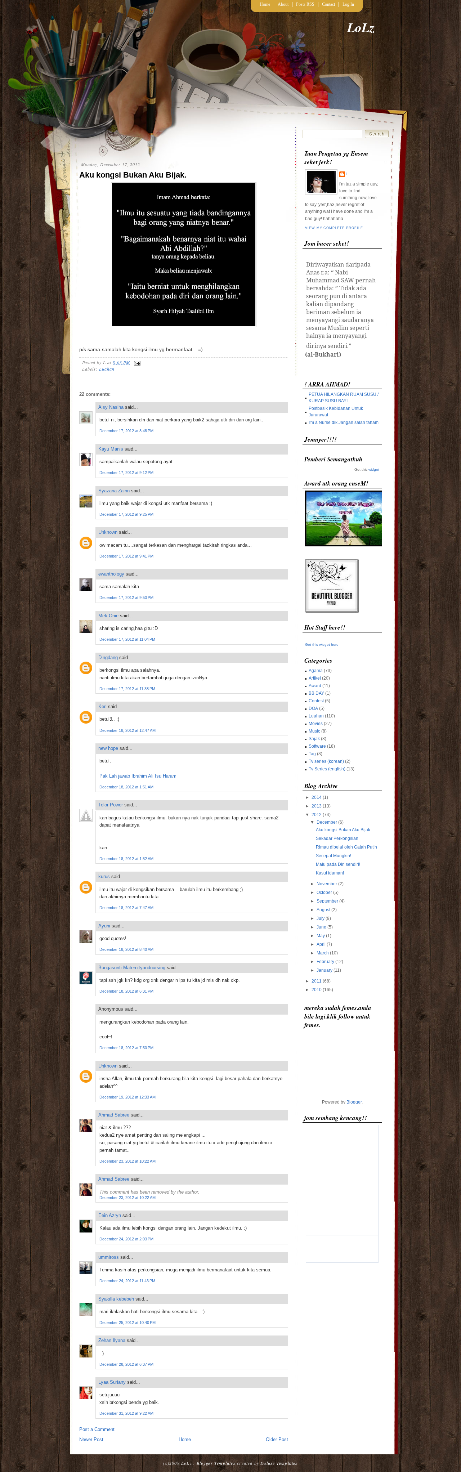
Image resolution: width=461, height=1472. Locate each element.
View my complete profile (334, 228)
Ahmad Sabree (113, 1115)
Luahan (107, 369)
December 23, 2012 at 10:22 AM (127, 1161)
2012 (317, 814)
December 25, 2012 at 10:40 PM (127, 1322)
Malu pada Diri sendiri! (338, 864)
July (321, 918)
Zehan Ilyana (111, 1340)
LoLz (361, 27)
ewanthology (111, 574)
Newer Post (91, 1439)
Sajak (314, 738)
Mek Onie (108, 615)
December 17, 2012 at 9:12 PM (126, 472)
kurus (104, 876)
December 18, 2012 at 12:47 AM (127, 730)
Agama (316, 670)
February (325, 961)
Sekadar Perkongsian (337, 838)
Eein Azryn (109, 1215)
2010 (317, 989)
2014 (317, 797)
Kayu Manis (110, 449)
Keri (102, 706)
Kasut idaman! (330, 873)
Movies (316, 723)
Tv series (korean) (326, 761)
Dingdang (108, 657)
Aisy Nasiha (111, 407)
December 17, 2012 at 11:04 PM (127, 639)
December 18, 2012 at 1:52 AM (126, 858)
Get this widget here (322, 644)
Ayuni (105, 926)
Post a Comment (97, 1429)
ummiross (108, 1257)
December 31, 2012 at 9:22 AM (126, 1413)
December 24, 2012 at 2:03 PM (126, 1239)
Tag (312, 753)
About (283, 4)
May (321, 935)
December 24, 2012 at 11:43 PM (127, 1281)
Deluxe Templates (278, 1463)
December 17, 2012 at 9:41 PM (126, 556)
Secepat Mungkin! (333, 855)
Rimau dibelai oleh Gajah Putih (346, 847)
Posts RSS (305, 4)
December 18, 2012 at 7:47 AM (126, 907)
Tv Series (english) (327, 768)
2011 (317, 981)
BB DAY (316, 693)
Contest (316, 700)
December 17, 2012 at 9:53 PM (126, 597)
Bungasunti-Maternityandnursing (131, 967)
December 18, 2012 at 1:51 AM (126, 787)
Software (317, 746)
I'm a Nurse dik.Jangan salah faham (344, 422)
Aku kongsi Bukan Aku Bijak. (133, 174)
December (327, 822)
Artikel (315, 678)
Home (265, 4)
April (321, 944)
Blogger (354, 1102)
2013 (317, 806)
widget (373, 469)
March (323, 953)
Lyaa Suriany (112, 1382)
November (327, 883)
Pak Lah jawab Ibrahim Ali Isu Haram (137, 776)
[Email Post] (136, 362)
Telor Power (110, 804)
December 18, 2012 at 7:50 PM (126, 1048)
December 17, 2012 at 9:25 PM (126, 514)
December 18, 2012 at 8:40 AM (126, 949)
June (321, 927)
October (324, 892)
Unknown (107, 532)
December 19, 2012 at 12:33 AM (127, 1097)
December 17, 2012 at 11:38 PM (127, 688)
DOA (313, 708)
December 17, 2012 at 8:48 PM (126, 431)
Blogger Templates (216, 1463)
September (327, 901)
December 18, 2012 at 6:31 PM (126, 991)
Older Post (277, 1439)
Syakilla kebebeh (116, 1299)
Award (315, 685)
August (323, 909)
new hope (108, 748)
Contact (328, 4)
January (324, 970)
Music (314, 731)
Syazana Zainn (114, 490)
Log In (348, 4)
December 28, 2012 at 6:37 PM (126, 1364)
